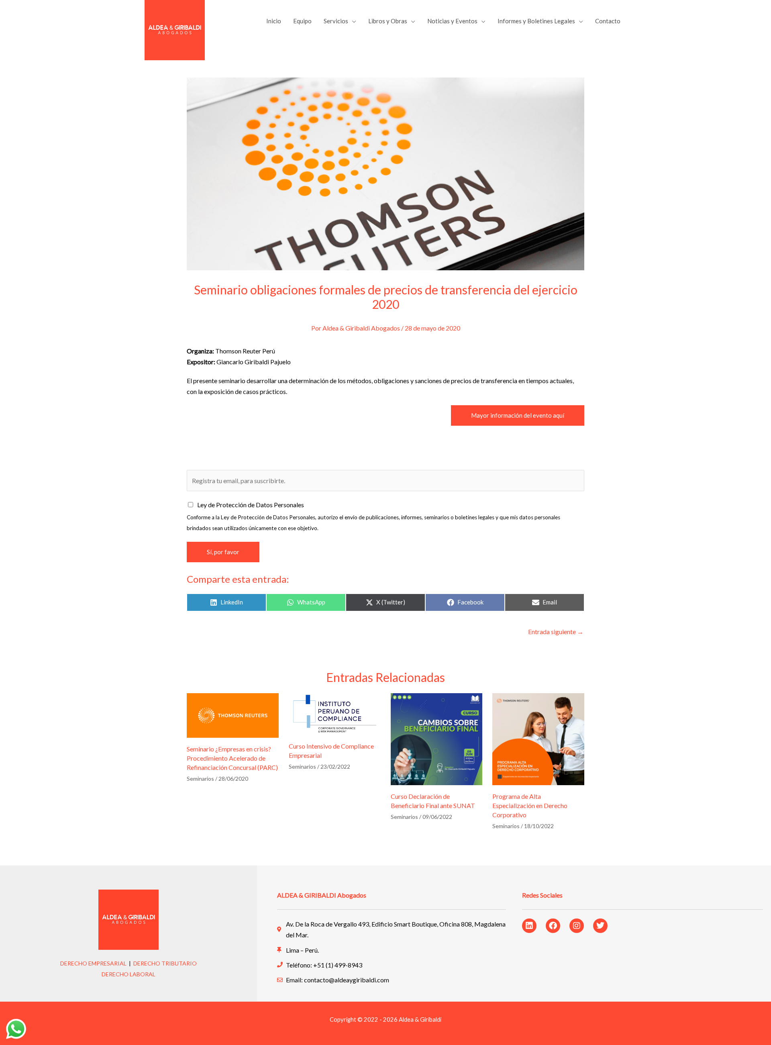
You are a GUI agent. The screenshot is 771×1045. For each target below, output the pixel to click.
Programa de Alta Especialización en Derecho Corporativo (529, 805)
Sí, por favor (223, 551)
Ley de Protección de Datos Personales (250, 504)
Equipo (302, 20)
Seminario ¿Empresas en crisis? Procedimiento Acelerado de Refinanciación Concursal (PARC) (232, 758)
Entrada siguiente (555, 631)
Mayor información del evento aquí (517, 415)
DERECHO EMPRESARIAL (93, 963)
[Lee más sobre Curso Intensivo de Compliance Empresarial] (335, 713)
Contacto (607, 20)
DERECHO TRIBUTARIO (165, 963)
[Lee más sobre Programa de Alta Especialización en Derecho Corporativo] (538, 738)
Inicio (273, 20)
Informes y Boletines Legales (536, 20)
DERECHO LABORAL (128, 974)
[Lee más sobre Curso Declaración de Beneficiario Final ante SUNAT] (437, 738)
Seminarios (200, 778)
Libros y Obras (387, 20)
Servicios (336, 20)
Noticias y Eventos (452, 20)
